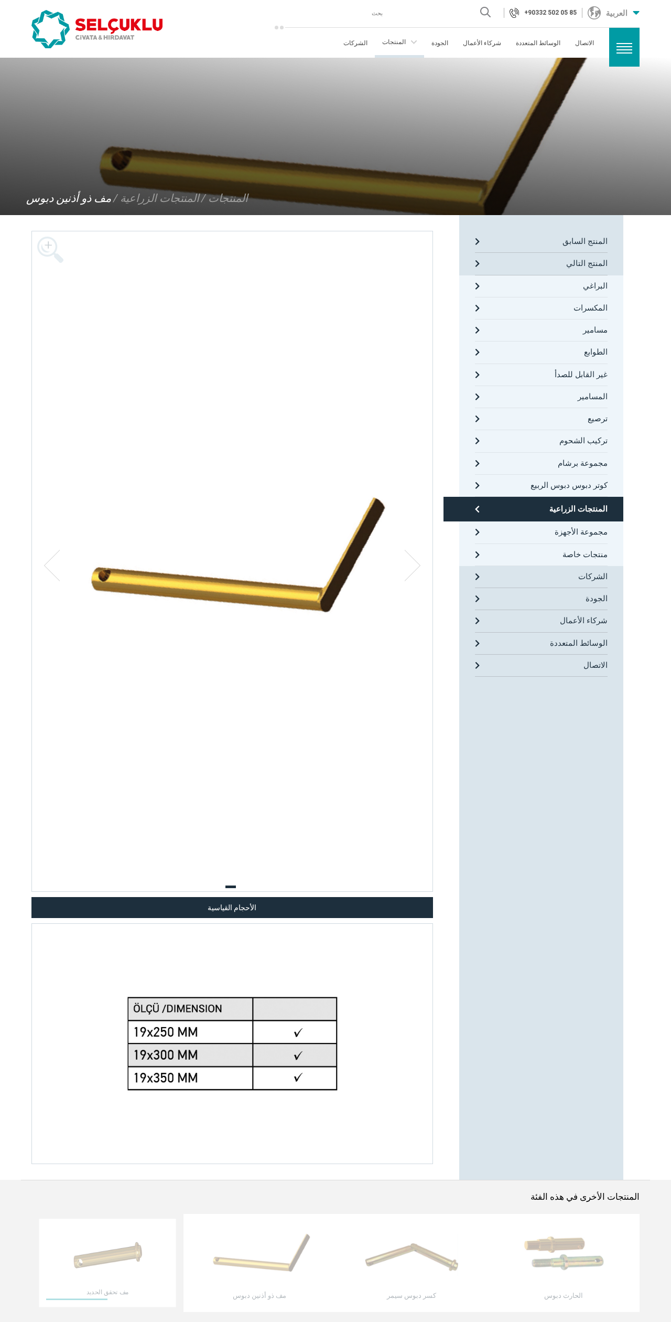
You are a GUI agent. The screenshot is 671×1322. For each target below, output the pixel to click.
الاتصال (584, 43)
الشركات (355, 43)
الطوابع (596, 352)
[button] (230, 887)
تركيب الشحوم (583, 440)
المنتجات (394, 42)
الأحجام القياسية (232, 907)
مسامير (595, 330)
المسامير (593, 396)
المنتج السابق (585, 241)
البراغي (595, 286)
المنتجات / (224, 198)
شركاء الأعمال (482, 43)
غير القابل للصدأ (581, 374)
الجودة (439, 43)
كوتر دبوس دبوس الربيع (569, 485)
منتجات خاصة (585, 554)
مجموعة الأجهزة (581, 532)
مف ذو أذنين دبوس (68, 198)
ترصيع (598, 418)
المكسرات (590, 308)
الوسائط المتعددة (538, 43)
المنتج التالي (587, 263)
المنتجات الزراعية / (156, 198)
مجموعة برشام (583, 463)
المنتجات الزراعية (578, 509)
